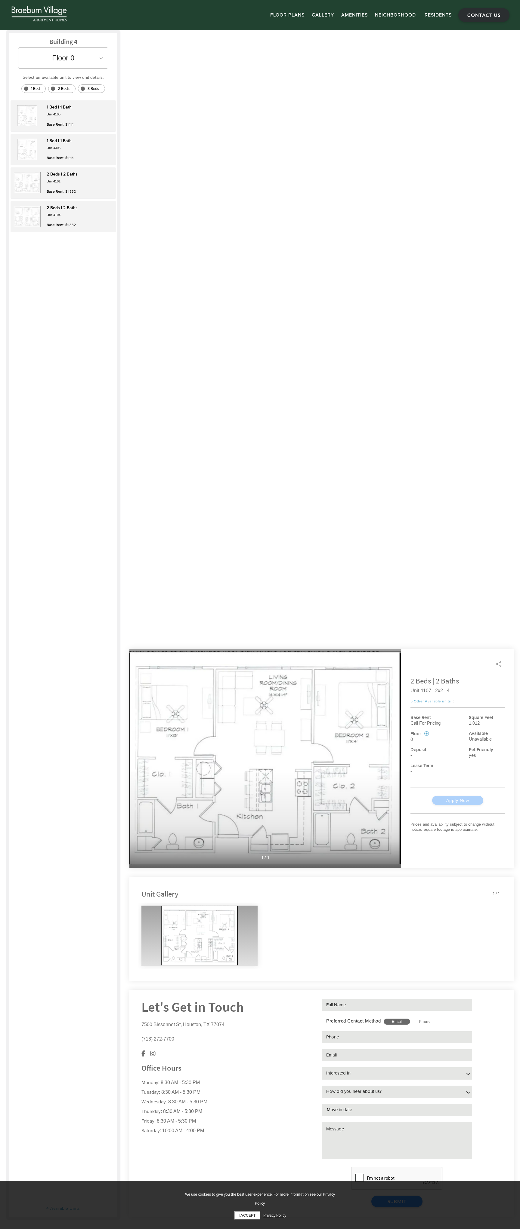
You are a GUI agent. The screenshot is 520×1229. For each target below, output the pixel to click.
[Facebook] (143, 1053)
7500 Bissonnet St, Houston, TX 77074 (182, 1024)
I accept (247, 1215)
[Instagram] (153, 1053)
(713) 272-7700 (157, 1038)
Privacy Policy (274, 1215)
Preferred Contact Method (353, 1020)
